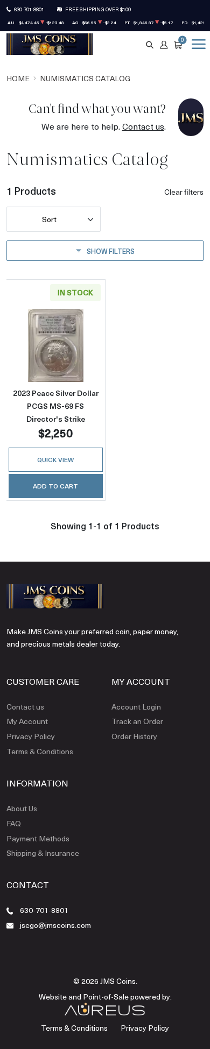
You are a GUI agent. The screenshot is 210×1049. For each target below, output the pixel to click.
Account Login (136, 706)
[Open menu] (196, 44)
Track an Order (137, 721)
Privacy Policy (30, 736)
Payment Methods (37, 838)
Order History (134, 736)
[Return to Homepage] (49, 44)
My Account (27, 721)
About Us (21, 808)
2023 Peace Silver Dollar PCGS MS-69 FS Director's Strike (56, 406)
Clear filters (184, 192)
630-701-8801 (29, 9)
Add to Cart (55, 485)
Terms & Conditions (39, 751)
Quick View (55, 459)
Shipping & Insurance (42, 853)
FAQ (13, 823)
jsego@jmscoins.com (55, 925)
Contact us (143, 126)
